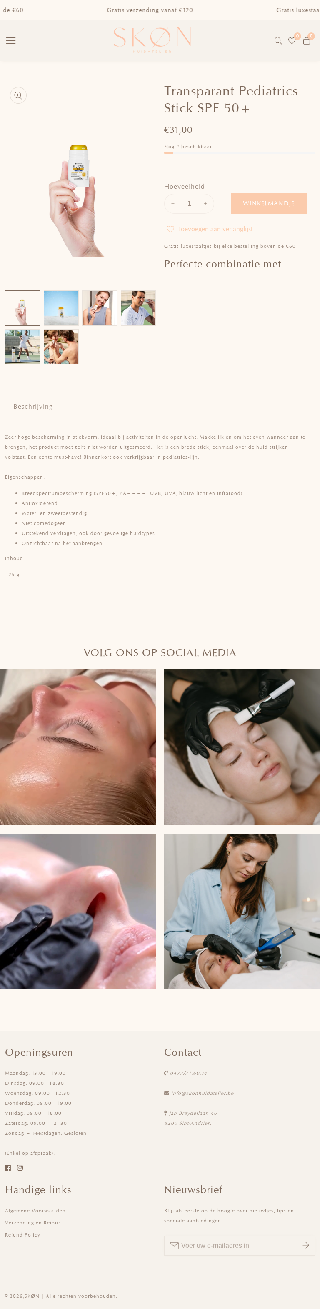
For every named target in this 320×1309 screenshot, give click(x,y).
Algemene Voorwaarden (35, 1210)
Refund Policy (22, 1235)
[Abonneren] (305, 1246)
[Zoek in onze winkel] (280, 41)
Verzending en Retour (32, 1222)
